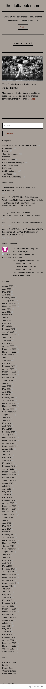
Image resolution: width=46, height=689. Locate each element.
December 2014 (9, 609)
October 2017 (8, 512)
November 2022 (9, 352)
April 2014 (6, 632)
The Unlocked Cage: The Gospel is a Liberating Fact (18, 188)
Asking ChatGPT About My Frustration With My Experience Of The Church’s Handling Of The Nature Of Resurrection (22, 232)
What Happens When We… (24, 261)
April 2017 (6, 529)
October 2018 (8, 478)
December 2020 (9, 403)
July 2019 (6, 452)
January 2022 (8, 369)
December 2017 (9, 506)
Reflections (7, 168)
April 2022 (6, 360)
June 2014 (6, 626)
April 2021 (6, 392)
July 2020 (6, 417)
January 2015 (8, 606)
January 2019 (8, 469)
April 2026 (6, 295)
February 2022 (8, 366)
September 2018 (9, 480)
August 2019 (7, 449)
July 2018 (6, 486)
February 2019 (8, 466)
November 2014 (9, 612)
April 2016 (6, 563)
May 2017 (6, 526)
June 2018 (6, 489)
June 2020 (6, 420)
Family (5, 151)
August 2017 (7, 517)
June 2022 (6, 358)
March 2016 (7, 566)
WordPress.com (9, 674)
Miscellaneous (8, 160)
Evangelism (7, 148)
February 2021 (8, 398)
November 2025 (9, 306)
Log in (5, 665)
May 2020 (6, 423)
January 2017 (8, 537)
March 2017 (7, 532)
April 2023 (6, 340)
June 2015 (6, 592)
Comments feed (9, 671)
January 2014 (8, 640)
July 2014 (6, 623)
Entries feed (7, 668)
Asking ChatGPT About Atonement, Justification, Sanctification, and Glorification (22, 214)
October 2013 (8, 649)
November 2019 (9, 440)
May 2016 (6, 560)
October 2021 (8, 378)
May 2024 (6, 323)
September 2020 (9, 412)
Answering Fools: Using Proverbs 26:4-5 (19, 145)
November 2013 (9, 646)
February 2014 (8, 637)
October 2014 (8, 615)
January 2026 (8, 300)
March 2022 (7, 363)
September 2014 (9, 617)
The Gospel (7, 174)
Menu (22, 27)
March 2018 (7, 497)
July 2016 (6, 555)
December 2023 (9, 335)
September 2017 (9, 515)
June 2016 (6, 557)
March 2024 (7, 326)
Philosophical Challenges (13, 162)
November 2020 (9, 406)
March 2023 (7, 343)
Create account (9, 662)
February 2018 (8, 500)
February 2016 (8, 569)
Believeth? (17, 257)
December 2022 (9, 349)
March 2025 (7, 315)
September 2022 (9, 355)
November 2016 (9, 543)
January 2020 (8, 435)
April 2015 (6, 597)
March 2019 (7, 463)
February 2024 (8, 329)
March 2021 (7, 395)
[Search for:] (22, 126)
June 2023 (6, 338)
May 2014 (6, 629)
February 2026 (8, 298)
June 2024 (6, 320)
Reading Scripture (10, 165)
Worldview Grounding (11, 177)
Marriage (6, 157)
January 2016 (8, 572)
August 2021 (7, 380)
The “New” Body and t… (23, 266)
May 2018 (6, 492)
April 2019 (6, 460)
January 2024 (8, 332)
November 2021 (9, 375)
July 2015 (6, 589)
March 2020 (7, 429)
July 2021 (6, 383)
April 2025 (6, 312)
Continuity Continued (22, 263)
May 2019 (6, 457)
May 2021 (6, 389)
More (33, 99)
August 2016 (7, 552)
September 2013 (9, 652)
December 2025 (9, 303)
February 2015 (8, 603)
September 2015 (9, 583)
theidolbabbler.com (23, 5)
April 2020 (6, 426)
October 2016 (8, 546)
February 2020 (8, 432)
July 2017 (6, 520)
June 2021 (6, 386)
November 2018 (9, 475)
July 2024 (6, 318)
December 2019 (9, 438)
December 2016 (9, 540)
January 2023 (8, 346)
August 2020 (7, 415)
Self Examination (9, 171)
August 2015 (7, 586)
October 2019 (8, 443)
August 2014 (7, 620)
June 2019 (6, 455)
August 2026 (7, 286)
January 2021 (8, 400)
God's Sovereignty (10, 154)
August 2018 (7, 483)
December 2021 (9, 372)
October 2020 (8, 409)
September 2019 (9, 446)
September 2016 (9, 549)
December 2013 (9, 643)
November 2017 (9, 509)
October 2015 (8, 580)
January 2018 (8, 503)
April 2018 (6, 495)
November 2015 (9, 577)
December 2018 (9, 472)
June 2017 (6, 523)
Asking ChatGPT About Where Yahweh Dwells (22, 222)
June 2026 (6, 289)
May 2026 (6, 292)
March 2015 (7, 600)
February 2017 (8, 535)
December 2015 (9, 575)
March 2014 (7, 634)
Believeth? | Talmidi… (22, 255)
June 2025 (6, 309)
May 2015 (6, 594)
